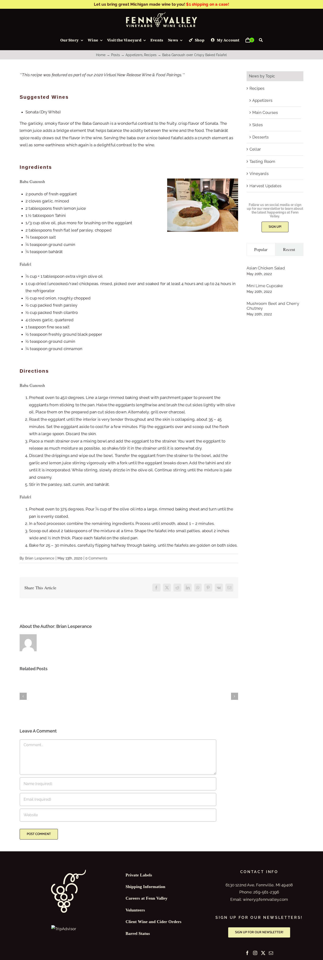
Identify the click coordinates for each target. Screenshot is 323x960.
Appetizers (262, 100)
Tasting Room (262, 161)
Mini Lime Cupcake (265, 285)
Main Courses (265, 112)
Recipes (256, 88)
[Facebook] (247, 953)
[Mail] (271, 953)
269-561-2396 (266, 892)
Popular (261, 249)
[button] (23, 696)
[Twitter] (263, 953)
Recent (289, 249)
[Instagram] (255, 953)
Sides (257, 124)
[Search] (261, 40)
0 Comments (96, 558)
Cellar (255, 149)
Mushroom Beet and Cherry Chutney (273, 306)
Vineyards (259, 173)
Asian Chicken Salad (266, 268)
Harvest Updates (265, 185)
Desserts (260, 137)
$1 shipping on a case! (207, 4)
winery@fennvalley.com (265, 899)
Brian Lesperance (39, 558)
